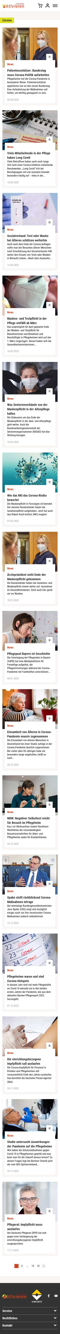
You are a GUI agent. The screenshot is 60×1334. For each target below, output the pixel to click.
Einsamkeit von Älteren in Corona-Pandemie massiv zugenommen (29, 734)
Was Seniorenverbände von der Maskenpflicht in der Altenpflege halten (28, 409)
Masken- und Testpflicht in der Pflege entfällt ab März (27, 321)
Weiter (44, 1266)
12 (33, 1265)
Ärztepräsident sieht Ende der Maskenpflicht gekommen (26, 577)
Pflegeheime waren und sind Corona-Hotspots (25, 979)
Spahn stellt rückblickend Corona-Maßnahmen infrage (29, 900)
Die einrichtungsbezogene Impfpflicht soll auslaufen (24, 1061)
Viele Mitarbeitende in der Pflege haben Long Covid (28, 155)
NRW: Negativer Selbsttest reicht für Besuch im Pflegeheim (28, 820)
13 (38, 1265)
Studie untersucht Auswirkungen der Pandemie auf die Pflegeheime (29, 1144)
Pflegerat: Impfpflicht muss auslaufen (24, 1227)
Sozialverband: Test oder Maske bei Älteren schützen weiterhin (27, 238)
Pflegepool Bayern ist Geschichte (28, 654)
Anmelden (47, 5)
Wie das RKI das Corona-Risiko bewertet (27, 498)
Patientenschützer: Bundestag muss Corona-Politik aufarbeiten (28, 73)
